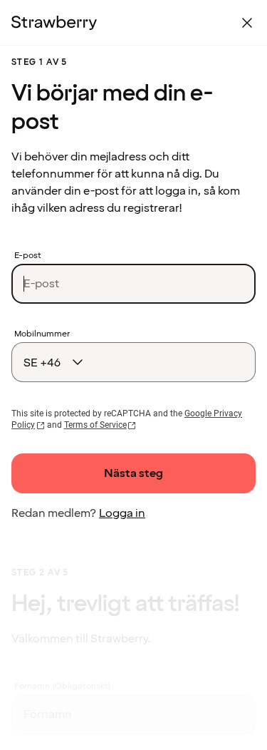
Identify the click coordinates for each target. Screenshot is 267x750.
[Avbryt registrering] (247, 23)
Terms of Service (95, 425)
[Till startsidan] (54, 23)
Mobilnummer (42, 334)
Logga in (122, 513)
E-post (27, 256)
